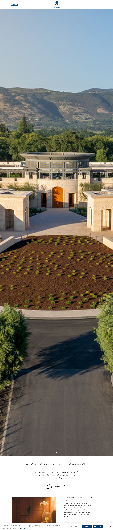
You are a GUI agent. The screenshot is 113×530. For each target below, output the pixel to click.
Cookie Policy (22, 528)
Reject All (87, 526)
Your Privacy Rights (75, 526)
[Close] (110, 526)
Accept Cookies (97, 526)
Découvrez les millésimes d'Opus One (76, 519)
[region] (56, 526)
